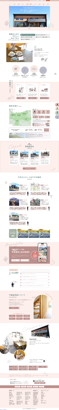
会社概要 (44, 4)
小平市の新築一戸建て (27, 396)
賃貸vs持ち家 (10, 402)
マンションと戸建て (11, 401)
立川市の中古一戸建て (19, 397)
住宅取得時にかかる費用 (12, 403)
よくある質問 (26, 318)
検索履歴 (44, 0)
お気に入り (36, 0)
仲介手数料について (19, 318)
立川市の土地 (18, 399)
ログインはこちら (24, 260)
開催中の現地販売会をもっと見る (29, 168)
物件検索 (15, 4)
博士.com (5, 409)
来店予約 (40, 0)
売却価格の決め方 (35, 404)
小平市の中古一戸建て (27, 397)
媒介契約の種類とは (35, 402)
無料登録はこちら (15, 260)
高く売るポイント (12, 318)
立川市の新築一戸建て (19, 396)
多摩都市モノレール (27, 401)
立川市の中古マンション (19, 398)
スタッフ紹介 (35, 4)
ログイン (46, 130)
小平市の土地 (26, 399)
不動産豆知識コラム (23, 369)
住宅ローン (23, 4)
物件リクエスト (33, 369)
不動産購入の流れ (11, 400)
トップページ (10, 4)
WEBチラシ (13, 369)
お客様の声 (40, 4)
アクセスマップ (26, 383)
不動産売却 (19, 4)
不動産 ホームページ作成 (2, 409)
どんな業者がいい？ (35, 403)
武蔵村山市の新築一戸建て (20, 401)
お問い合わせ (48, 4)
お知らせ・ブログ (23, 366)
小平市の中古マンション (28, 398)
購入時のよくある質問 (11, 404)
